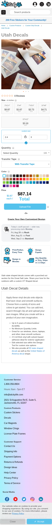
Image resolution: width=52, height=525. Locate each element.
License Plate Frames (15, 434)
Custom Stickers (12, 412)
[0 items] (48, 4)
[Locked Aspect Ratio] (25, 136)
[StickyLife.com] (11, 5)
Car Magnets (10, 423)
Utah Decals (5, 28)
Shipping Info (10, 451)
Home (3, 25)
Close (13, 521)
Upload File (25, 207)
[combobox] (30, 12)
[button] (3, 12)
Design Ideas (10, 467)
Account (35, 4)
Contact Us (9, 446)
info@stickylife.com (13, 394)
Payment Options (12, 457)
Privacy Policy (11, 478)
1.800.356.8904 (11, 384)
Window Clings (11, 428)
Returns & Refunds (13, 462)
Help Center (10, 472)
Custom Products (15, 25)
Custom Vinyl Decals (32, 25)
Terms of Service (12, 483)
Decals (7, 418)
